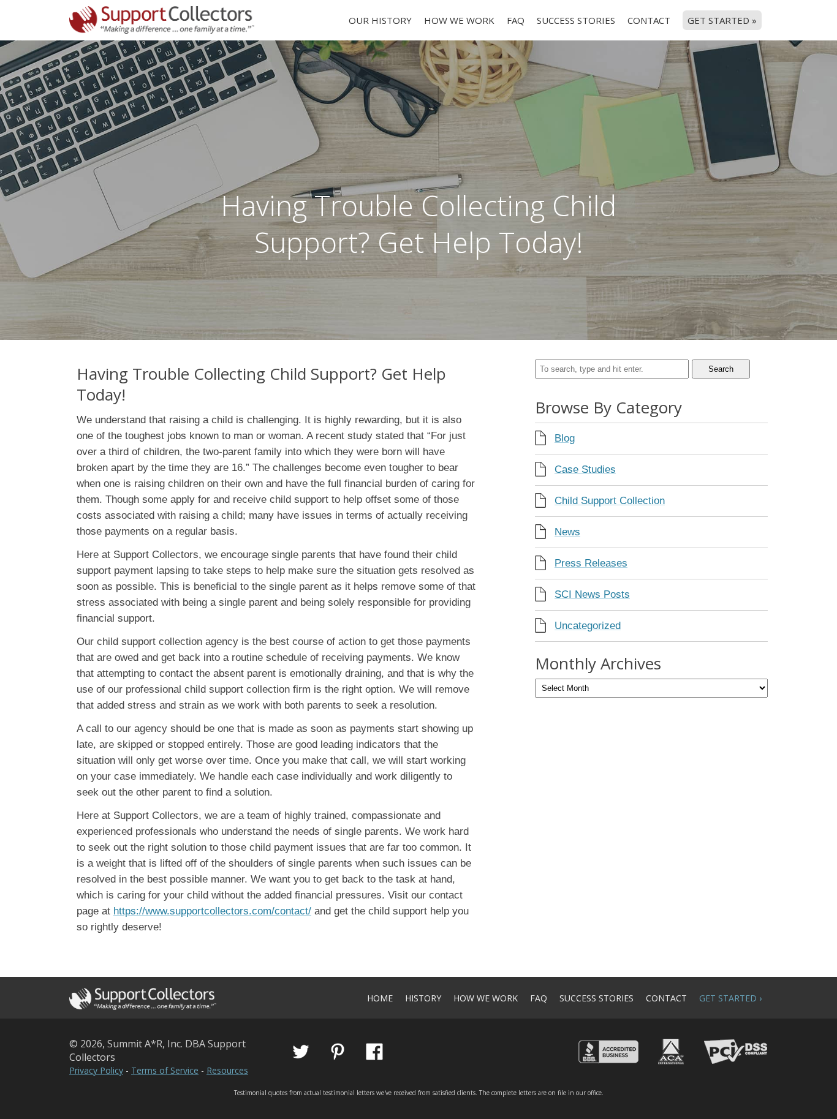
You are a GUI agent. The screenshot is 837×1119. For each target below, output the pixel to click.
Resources (227, 1070)
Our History (380, 20)
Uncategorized (588, 625)
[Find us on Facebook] (374, 1051)
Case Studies (585, 469)
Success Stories (576, 20)
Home (380, 998)
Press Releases (591, 563)
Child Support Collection (610, 501)
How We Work (459, 20)
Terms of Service (165, 1070)
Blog (565, 438)
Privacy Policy (96, 1070)
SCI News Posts (592, 594)
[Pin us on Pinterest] (337, 1051)
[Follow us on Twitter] (301, 1051)
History (423, 998)
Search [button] (720, 369)
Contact (648, 20)
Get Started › (730, 998)
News (567, 532)
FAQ (516, 20)
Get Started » (722, 20)
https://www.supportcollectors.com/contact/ (212, 911)
